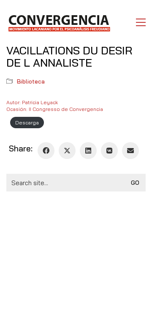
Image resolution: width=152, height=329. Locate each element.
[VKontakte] (109, 150)
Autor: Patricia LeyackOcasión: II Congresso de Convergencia (54, 105)
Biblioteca (31, 81)
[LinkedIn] (88, 150)
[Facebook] (46, 150)
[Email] (130, 150)
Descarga (27, 122)
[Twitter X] (67, 150)
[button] (141, 22)
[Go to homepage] (58, 22)
